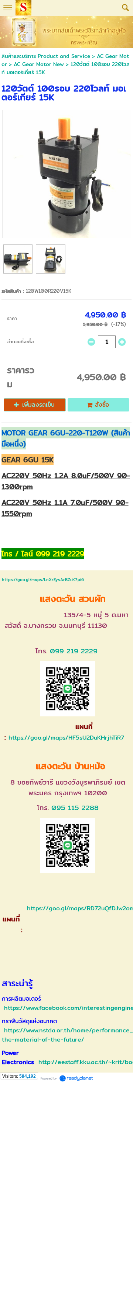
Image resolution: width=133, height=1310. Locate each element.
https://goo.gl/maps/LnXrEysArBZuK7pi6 (43, 579)
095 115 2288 (75, 807)
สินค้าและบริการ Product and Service (45, 56)
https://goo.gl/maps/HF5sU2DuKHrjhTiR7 (66, 737)
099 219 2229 (74, 651)
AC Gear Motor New (39, 64)
